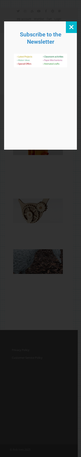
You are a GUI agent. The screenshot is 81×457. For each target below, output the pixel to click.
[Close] (71, 27)
